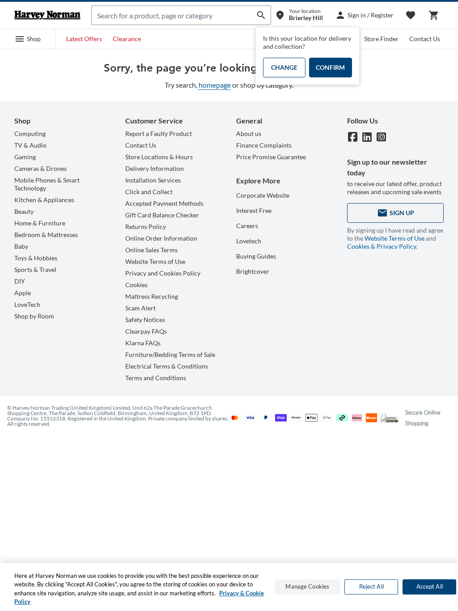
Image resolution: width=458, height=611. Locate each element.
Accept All (429, 586)
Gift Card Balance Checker (162, 215)
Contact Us (424, 38)
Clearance (127, 38)
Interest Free (253, 210)
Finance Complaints (264, 145)
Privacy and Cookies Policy (162, 273)
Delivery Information (154, 168)
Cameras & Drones (40, 168)
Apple (22, 293)
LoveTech (27, 304)
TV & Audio (30, 145)
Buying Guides (256, 256)
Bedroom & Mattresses (46, 234)
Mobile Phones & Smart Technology (47, 184)
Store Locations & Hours (159, 157)
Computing (30, 133)
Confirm (330, 67)
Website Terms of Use (155, 261)
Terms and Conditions (155, 378)
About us (248, 133)
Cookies (136, 285)
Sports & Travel (35, 269)
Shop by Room (34, 316)
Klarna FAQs (143, 343)
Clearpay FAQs (146, 331)
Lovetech (248, 241)
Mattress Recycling (151, 296)
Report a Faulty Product (158, 133)
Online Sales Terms (151, 250)
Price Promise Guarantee (271, 157)
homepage (215, 85)
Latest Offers (84, 38)
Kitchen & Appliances (44, 200)
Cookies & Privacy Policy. (382, 246)
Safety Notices (145, 319)
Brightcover (252, 271)
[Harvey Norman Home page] (47, 15)
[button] (27, 39)
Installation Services (153, 180)
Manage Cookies (307, 586)
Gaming (25, 157)
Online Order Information (161, 238)
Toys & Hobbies (35, 258)
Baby (21, 246)
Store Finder (381, 38)
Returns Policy (145, 226)
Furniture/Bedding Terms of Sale (170, 354)
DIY (19, 281)
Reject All (371, 586)
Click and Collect (149, 191)
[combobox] (171, 15)
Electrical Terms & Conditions (166, 366)
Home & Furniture (39, 223)
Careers (247, 225)
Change (284, 67)
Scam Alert (140, 308)
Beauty (24, 211)
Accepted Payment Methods (164, 203)
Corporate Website (262, 195)
